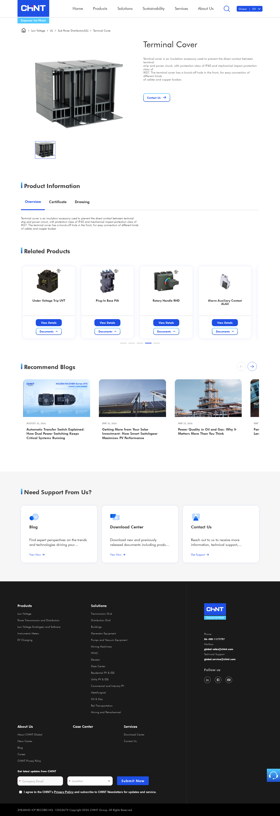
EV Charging (25, 640)
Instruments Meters (28, 633)
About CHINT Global (30, 734)
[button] (252, 366)
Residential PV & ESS (102, 672)
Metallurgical (98, 692)
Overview (33, 201)
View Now (35, 554)
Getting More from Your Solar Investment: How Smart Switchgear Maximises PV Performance (130, 433)
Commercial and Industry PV (107, 686)
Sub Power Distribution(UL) (73, 30)
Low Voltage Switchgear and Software (39, 626)
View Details (48, 322)
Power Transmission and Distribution (39, 620)
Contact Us (130, 741)
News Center (25, 741)
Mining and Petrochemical (106, 712)
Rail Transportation (102, 705)
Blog (33, 526)
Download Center (126, 526)
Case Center (83, 726)
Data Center (98, 666)
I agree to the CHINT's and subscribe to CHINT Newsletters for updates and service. (90, 792)
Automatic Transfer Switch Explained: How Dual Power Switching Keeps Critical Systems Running (55, 433)
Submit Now (132, 780)
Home (78, 8)
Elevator (95, 659)
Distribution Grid (100, 620)
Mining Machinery (101, 646)
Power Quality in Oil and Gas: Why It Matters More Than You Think (207, 431)
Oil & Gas (97, 699)
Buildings (96, 626)
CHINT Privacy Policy (29, 760)
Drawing (82, 201)
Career (21, 754)
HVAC (94, 653)
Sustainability (153, 8)
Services (130, 726)
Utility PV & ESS (99, 679)
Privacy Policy (64, 792)
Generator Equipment (103, 633)
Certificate (57, 201)
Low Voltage (38, 30)
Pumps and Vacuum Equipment (109, 640)
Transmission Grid (101, 613)
